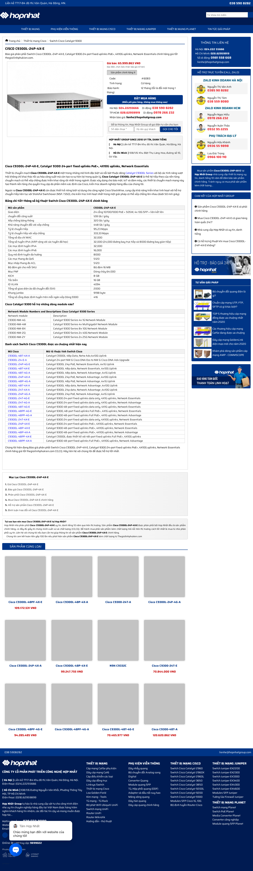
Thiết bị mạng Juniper (141, 29)
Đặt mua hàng (144, 100)
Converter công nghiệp (225, 820)
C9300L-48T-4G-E (19, 407)
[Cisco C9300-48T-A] (164, 704)
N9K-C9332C (118, 665)
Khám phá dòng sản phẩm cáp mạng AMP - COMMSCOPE (229, 353)
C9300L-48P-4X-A (19, 432)
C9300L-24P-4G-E (19, 364)
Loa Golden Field (96, 793)
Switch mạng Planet (224, 807)
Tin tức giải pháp (219, 29)
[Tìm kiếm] (250, 15)
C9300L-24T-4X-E (18, 419)
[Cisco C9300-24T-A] (118, 576)
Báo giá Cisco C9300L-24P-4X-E (24, 489)
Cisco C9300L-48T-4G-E (118, 729)
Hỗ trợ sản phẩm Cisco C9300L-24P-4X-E (29, 505)
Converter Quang (138, 781)
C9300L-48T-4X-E (19, 368)
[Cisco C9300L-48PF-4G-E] (25, 704)
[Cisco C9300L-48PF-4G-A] (71, 704)
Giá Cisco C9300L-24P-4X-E (21, 484)
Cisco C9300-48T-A (164, 729)
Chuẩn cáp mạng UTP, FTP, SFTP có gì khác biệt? (228, 305)
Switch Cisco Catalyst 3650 (186, 781)
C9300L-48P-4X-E (19, 428)
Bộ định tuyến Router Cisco (186, 805)
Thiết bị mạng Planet (181, 29)
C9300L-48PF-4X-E (19, 436)
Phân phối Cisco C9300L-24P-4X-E (26, 495)
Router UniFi (93, 813)
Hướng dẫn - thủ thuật (99, 821)
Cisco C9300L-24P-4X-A (25, 665)
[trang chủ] (7, 28)
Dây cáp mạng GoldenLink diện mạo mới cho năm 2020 (229, 342)
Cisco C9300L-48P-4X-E (72, 665)
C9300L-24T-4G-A (19, 402)
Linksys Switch (95, 785)
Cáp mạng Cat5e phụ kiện (101, 768)
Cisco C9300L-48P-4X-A (72, 602)
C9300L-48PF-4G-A (20, 415)
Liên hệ (10, 36)
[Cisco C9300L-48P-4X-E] (71, 640)
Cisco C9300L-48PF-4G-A (72, 729)
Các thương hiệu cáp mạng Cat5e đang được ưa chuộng (228, 331)
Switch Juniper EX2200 (226, 768)
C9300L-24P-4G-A (19, 394)
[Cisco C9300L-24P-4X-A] (25, 640)
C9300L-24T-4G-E (19, 398)
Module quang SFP (139, 785)
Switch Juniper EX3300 (225, 776)
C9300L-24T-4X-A (19, 390)
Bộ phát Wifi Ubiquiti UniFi (102, 805)
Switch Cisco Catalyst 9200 (186, 793)
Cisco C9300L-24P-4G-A (164, 602)
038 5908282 (13, 752)
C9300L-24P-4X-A (19, 377)
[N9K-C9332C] (118, 640)
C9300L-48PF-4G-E (20, 411)
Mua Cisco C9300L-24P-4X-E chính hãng (29, 500)
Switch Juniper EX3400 (226, 781)
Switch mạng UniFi (97, 809)
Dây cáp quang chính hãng (143, 805)
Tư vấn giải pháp (206, 282)
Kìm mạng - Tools (96, 797)
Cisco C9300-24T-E (164, 665)
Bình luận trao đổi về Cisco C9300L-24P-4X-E (31, 510)
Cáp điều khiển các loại (99, 776)
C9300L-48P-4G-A (19, 381)
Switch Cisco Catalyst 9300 (186, 797)
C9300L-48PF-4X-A (20, 441)
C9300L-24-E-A (17, 360)
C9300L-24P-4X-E (19, 424)
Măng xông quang (138, 797)
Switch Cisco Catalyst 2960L (187, 776)
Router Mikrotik (95, 817)
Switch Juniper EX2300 (226, 772)
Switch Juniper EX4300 (226, 785)
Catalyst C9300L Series (140, 173)
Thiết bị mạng (30, 29)
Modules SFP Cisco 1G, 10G (185, 801)
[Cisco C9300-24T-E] (164, 640)
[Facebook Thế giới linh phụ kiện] (5, 835)
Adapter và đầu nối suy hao (144, 793)
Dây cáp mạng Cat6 (97, 772)
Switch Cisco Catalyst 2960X (187, 772)
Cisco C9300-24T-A (118, 602)
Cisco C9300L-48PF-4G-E (25, 729)
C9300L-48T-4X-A (19, 356)
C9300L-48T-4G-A (19, 373)
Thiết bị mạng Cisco (102, 29)
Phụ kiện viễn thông (64, 29)
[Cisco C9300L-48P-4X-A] (71, 576)
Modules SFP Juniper (224, 793)
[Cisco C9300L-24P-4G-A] (164, 576)
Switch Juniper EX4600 (226, 789)
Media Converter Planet (226, 815)
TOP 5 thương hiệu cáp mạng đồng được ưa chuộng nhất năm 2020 (229, 318)
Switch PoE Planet (223, 811)
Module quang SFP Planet (227, 824)
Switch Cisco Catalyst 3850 (186, 785)
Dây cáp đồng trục (96, 781)
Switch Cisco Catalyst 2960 (186, 768)
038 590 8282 (240, 3)
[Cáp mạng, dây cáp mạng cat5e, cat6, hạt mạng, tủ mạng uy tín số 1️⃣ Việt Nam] (20, 15)
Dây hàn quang (137, 801)
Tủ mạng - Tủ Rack (97, 801)
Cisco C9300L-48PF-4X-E (25, 602)
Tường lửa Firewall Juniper (227, 797)
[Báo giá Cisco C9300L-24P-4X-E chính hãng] (221, 265)
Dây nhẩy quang (138, 768)
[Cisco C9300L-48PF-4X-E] (25, 576)
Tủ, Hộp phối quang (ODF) (143, 789)
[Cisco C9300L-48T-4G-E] (118, 704)
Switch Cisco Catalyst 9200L (187, 789)
